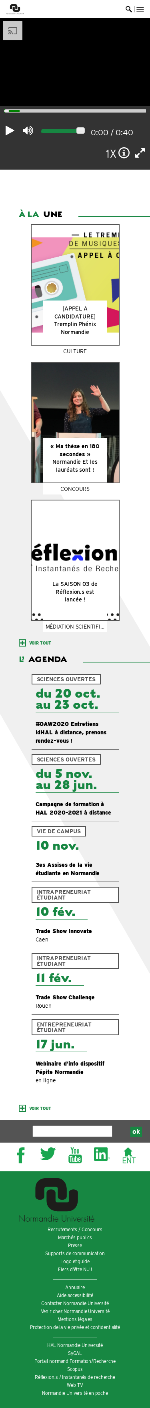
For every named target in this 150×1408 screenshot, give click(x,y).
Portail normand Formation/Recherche (75, 1361)
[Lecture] (10, 130)
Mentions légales (75, 1319)
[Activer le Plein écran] (140, 152)
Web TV (75, 1385)
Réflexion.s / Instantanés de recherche (75, 1377)
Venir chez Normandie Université (75, 1311)
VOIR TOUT (40, 643)
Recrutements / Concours (75, 1229)
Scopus (75, 1369)
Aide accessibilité (75, 1295)
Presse (75, 1245)
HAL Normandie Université (75, 1345)
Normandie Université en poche (75, 1393)
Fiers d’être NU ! (75, 1269)
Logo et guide (75, 1261)
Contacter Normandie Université (75, 1303)
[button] (140, 9)
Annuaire (74, 1287)
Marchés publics (75, 1237)
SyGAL (75, 1353)
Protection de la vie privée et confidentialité (75, 1327)
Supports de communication (75, 1253)
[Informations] (124, 152)
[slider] (4, 111)
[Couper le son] (28, 130)
